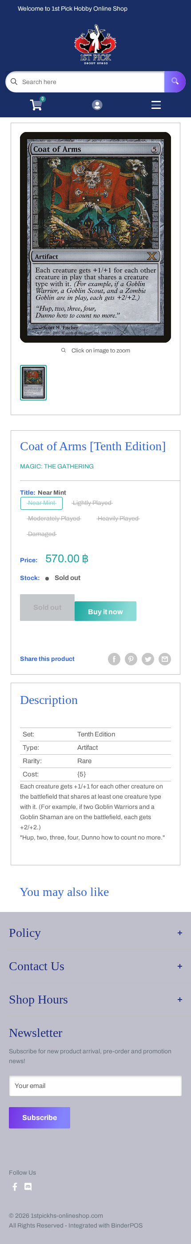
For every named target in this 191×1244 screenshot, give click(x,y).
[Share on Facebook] (114, 659)
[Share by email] (165, 659)
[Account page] (97, 106)
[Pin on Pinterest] (131, 659)
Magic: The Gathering (57, 466)
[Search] (175, 81)
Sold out (47, 607)
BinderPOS (127, 1225)
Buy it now (105, 612)
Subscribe (39, 1117)
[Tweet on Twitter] (148, 659)
